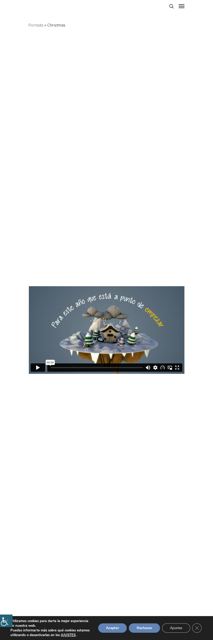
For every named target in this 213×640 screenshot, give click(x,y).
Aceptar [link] (112, 627)
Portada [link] (36, 25)
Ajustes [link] (176, 627)
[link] (6, 621)
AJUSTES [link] (68, 635)
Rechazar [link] (144, 627)
